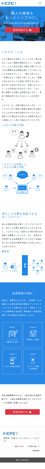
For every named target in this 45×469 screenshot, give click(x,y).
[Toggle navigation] (40, 3)
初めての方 (19, 446)
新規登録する (20, 30)
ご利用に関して (33, 446)
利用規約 (36, 451)
